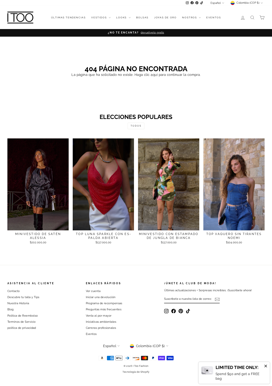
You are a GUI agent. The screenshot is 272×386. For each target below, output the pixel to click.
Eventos (213, 17)
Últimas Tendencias (68, 17)
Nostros (190, 17)
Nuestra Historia (18, 303)
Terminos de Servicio (21, 321)
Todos (136, 126)
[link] (234, 373)
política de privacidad (21, 328)
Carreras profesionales (101, 328)
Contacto (13, 291)
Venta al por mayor (99, 315)
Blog (10, 309)
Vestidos (99, 17)
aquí (154, 75)
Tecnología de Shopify (135, 371)
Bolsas (142, 17)
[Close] (266, 366)
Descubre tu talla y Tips (23, 297)
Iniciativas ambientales (101, 321)
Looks (122, 17)
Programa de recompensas (104, 303)
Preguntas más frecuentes (104, 309)
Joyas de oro (165, 17)
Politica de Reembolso (22, 315)
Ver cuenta (93, 291)
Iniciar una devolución (101, 297)
